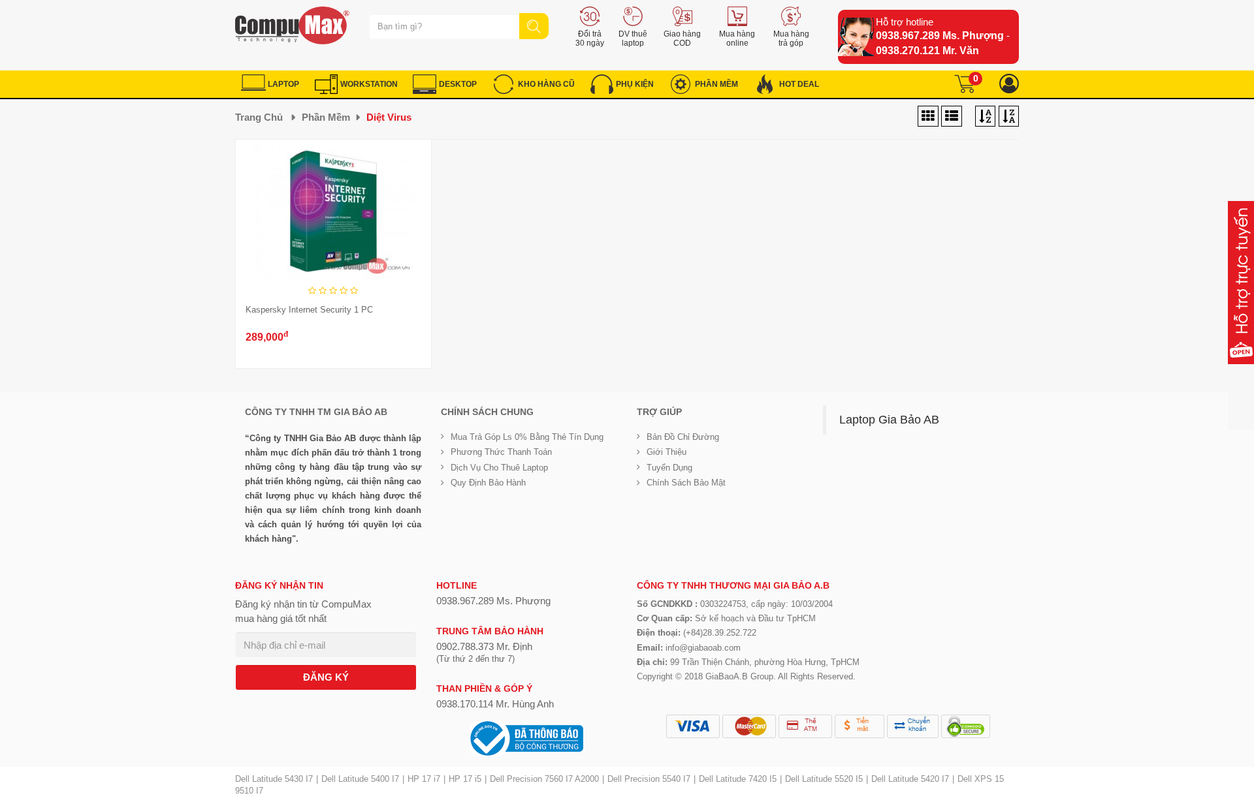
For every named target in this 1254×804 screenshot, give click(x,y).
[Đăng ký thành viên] (1009, 84)
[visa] (693, 726)
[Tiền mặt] (859, 726)
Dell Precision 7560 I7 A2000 (544, 779)
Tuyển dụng (669, 467)
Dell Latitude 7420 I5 (738, 779)
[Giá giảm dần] (985, 116)
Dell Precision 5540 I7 (648, 779)
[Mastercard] (749, 726)
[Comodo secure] (965, 726)
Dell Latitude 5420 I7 (910, 779)
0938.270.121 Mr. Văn (927, 50)
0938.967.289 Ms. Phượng (940, 35)
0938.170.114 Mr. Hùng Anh (495, 703)
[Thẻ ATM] (805, 726)
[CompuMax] (292, 25)
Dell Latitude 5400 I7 (360, 779)
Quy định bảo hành (488, 482)
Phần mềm (326, 117)
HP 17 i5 (465, 779)
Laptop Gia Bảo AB (889, 419)
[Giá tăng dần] (1009, 116)
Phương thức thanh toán (501, 452)
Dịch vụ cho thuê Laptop (499, 467)
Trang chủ (259, 117)
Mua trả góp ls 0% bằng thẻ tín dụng (527, 437)
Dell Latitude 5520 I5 (824, 779)
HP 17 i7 (424, 779)
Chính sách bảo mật (686, 482)
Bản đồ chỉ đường (683, 437)
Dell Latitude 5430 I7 (274, 779)
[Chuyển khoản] (913, 726)
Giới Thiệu (666, 452)
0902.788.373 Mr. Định (484, 646)
